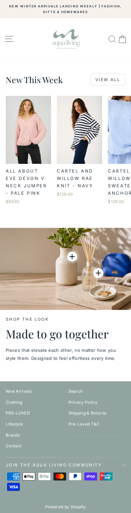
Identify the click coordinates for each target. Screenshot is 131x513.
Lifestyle (14, 424)
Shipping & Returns (87, 412)
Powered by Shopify (65, 506)
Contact (13, 445)
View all (107, 79)
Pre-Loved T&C (84, 424)
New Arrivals (19, 391)
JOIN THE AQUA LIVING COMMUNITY (54, 464)
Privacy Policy (83, 402)
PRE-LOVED (18, 412)
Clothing (14, 402)
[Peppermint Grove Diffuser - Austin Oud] (98, 273)
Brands (13, 435)
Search (76, 391)
